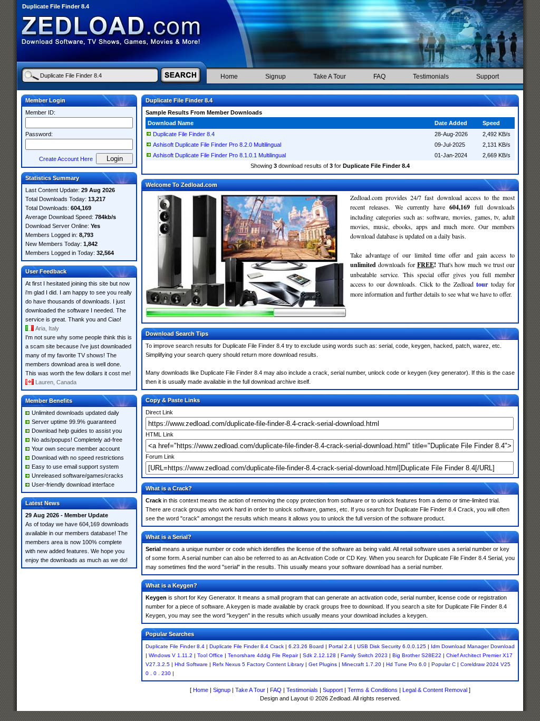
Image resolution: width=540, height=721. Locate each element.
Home (229, 76)
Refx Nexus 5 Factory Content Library (258, 664)
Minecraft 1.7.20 (361, 664)
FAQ (379, 76)
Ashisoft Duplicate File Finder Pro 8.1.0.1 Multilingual (219, 155)
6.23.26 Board (306, 646)
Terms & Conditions (373, 690)
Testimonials (431, 76)
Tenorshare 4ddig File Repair (263, 655)
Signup (275, 76)
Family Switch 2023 (364, 655)
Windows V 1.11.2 (170, 655)
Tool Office (210, 655)
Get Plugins (322, 664)
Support (487, 76)
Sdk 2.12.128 (319, 655)
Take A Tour (329, 76)
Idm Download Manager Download (473, 646)
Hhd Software (191, 664)
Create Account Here (66, 159)
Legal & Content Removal (434, 690)
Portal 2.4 (340, 646)
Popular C (443, 664)
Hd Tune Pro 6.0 (406, 664)
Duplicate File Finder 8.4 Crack (246, 646)
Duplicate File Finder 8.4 (184, 134)
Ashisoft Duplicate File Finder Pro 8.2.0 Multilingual (217, 144)
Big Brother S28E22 (416, 655)
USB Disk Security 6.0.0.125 (391, 646)
